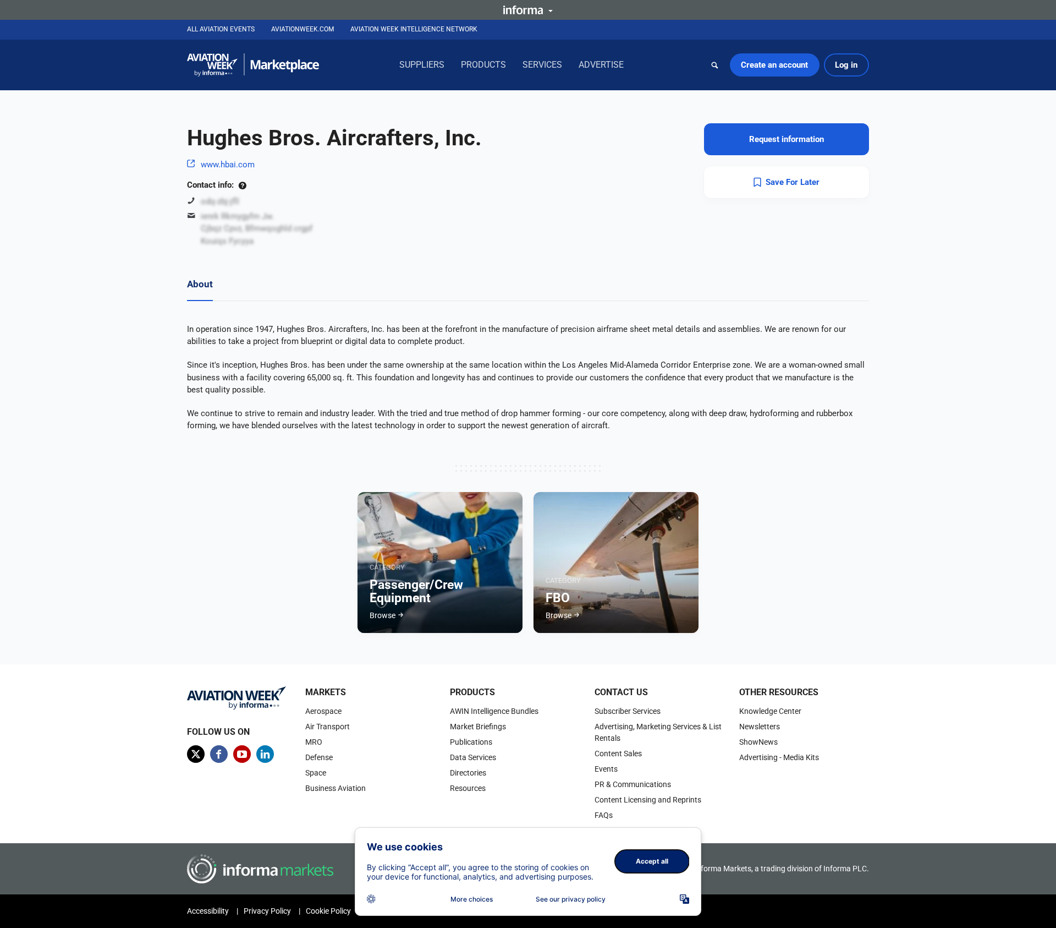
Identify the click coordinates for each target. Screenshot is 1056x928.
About (200, 284)
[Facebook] (219, 754)
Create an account (774, 65)
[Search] (715, 65)
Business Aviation (335, 788)
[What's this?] (242, 185)
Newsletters (759, 726)
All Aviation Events (221, 29)
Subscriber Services (628, 711)
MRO (313, 742)
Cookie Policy (328, 911)
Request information (786, 139)
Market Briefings (478, 726)
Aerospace (323, 711)
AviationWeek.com (302, 29)
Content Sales (618, 753)
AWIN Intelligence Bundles (494, 711)
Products (483, 64)
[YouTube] (242, 754)
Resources (468, 788)
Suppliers (421, 64)
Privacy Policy (267, 911)
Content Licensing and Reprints (648, 799)
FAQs (604, 815)
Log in (846, 65)
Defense (319, 757)
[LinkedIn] (265, 754)
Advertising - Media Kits (779, 757)
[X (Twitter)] (196, 754)
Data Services (473, 757)
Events (606, 769)
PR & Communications (633, 784)
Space (315, 772)
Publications (471, 742)
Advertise (601, 64)
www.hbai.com (228, 165)
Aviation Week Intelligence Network (413, 29)
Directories (468, 772)
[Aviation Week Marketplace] (253, 65)
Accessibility (208, 911)
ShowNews (758, 742)
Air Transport (327, 726)
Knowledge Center (770, 711)
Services (542, 64)
